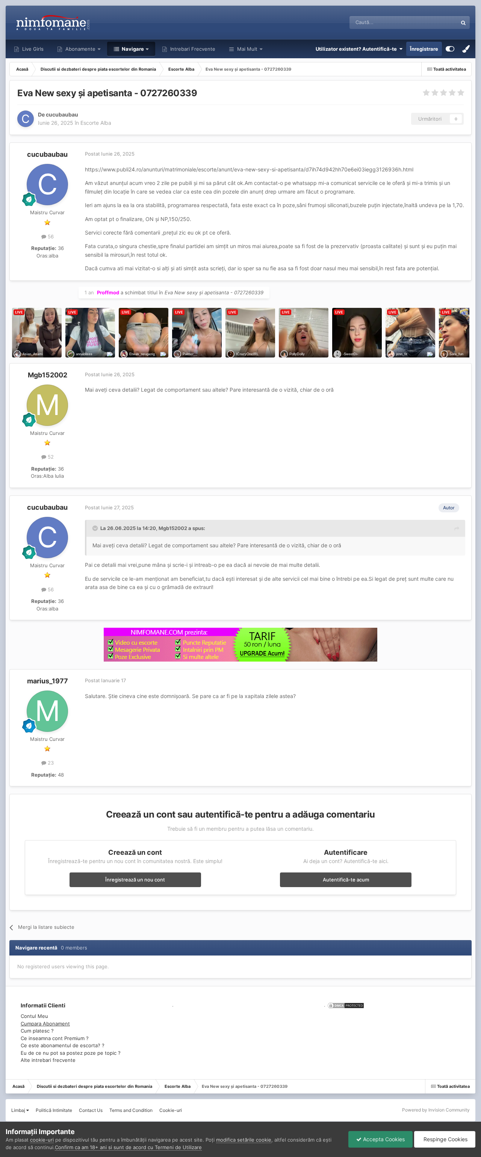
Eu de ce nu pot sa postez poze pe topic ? (71, 1053)
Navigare (132, 49)
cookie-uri (42, 1140)
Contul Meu (34, 1016)
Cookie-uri (170, 1110)
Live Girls (32, 49)
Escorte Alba (95, 123)
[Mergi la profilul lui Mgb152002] (47, 405)
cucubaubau (62, 114)
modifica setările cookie (243, 1140)
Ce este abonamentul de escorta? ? (62, 1045)
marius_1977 (47, 681)
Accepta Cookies (383, 1139)
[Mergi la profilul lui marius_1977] (47, 711)
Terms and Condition (131, 1110)
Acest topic (435, 22)
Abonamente (79, 49)
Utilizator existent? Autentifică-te (357, 49)
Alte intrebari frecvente (48, 1060)
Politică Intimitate (54, 1110)
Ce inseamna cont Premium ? (55, 1038)
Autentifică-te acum (346, 880)
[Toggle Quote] (95, 528)
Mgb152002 (47, 375)
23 (50, 763)
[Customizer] (450, 49)
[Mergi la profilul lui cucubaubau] (25, 119)
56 (50, 236)
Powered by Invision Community (436, 1110)
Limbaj (18, 1110)
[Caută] (463, 22)
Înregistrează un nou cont (135, 880)
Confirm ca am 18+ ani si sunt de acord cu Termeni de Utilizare (128, 1147)
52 (50, 457)
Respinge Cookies (444, 1139)
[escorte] (240, 645)
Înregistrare (424, 49)
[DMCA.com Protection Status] (345, 1005)
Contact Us (91, 1110)
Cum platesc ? (37, 1031)
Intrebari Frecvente (192, 49)
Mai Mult (247, 49)
